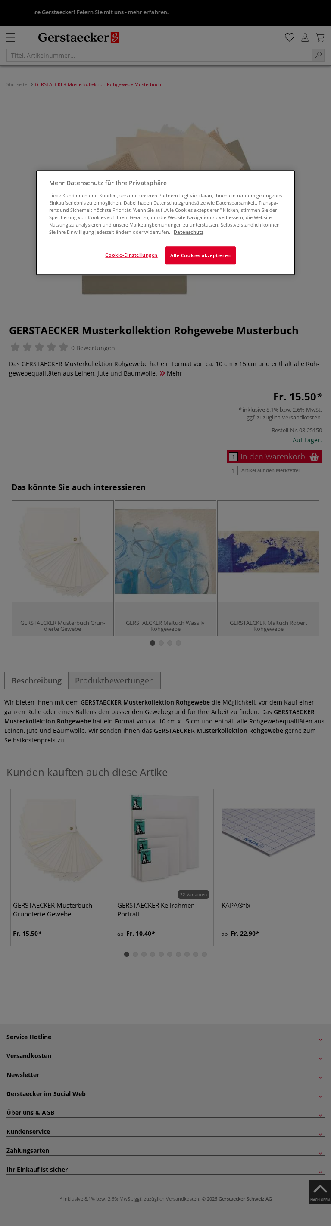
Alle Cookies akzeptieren (200, 255)
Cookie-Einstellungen (131, 254)
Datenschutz (188, 232)
